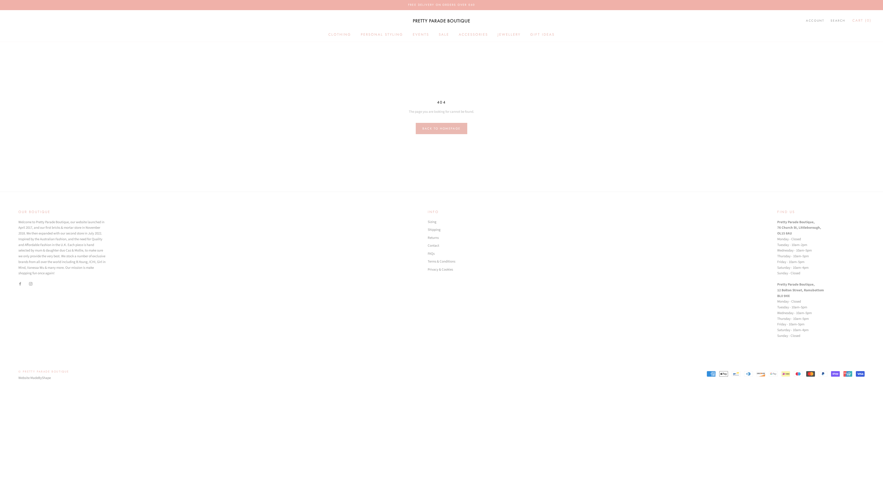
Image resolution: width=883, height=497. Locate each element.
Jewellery (509, 34)
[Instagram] (30, 284)
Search (838, 20)
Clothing (339, 34)
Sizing (432, 222)
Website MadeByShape (34, 378)
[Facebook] (20, 284)
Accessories (473, 34)
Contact (433, 245)
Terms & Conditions (441, 261)
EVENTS (421, 34)
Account (815, 20)
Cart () (862, 20)
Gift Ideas (542, 34)
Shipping (434, 229)
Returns (433, 237)
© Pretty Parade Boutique (43, 372)
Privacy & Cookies (440, 269)
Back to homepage (441, 128)
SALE (444, 34)
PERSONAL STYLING (382, 34)
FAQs (431, 253)
